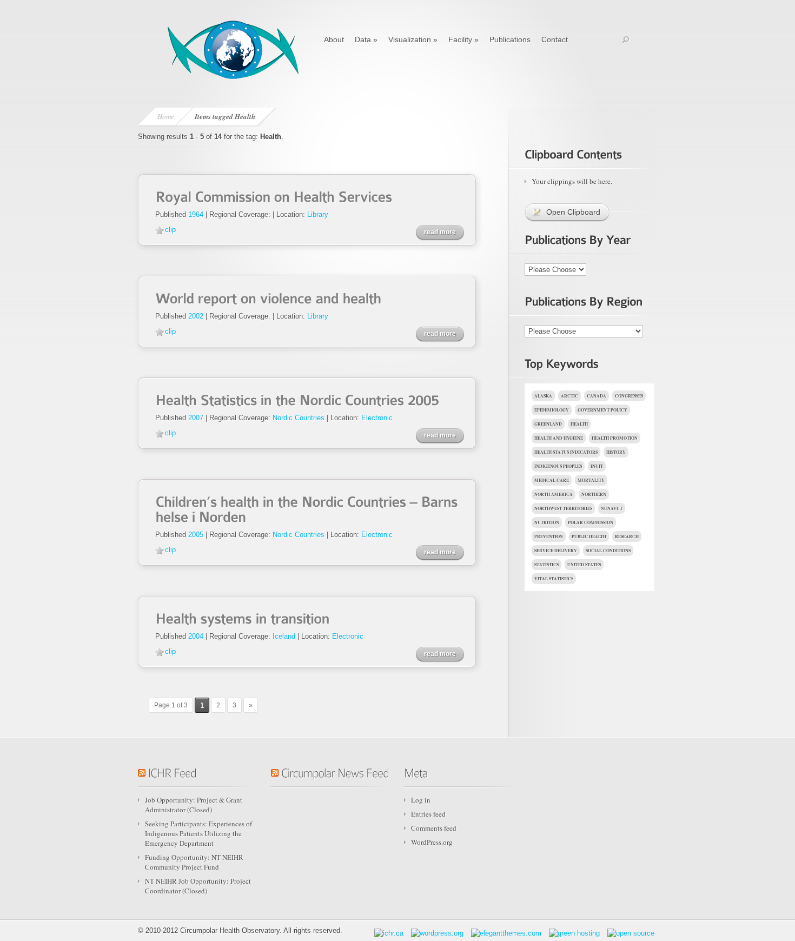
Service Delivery (555, 550)
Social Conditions (608, 550)
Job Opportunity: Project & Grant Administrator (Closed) (193, 804)
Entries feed (428, 814)
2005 (195, 535)
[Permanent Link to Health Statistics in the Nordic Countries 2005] (297, 398)
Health (579, 424)
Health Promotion (615, 438)
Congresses (629, 396)
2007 (195, 418)
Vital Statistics (553, 578)
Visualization (413, 39)
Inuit (597, 466)
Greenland (548, 424)
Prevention (548, 536)
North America (553, 494)
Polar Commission (590, 522)
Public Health (589, 536)
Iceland (284, 636)
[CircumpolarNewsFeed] (335, 771)
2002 (195, 316)
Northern (593, 494)
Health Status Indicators (566, 452)
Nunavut (611, 508)
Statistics (546, 564)
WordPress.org (432, 842)
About (334, 39)
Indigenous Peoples (558, 466)
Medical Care (551, 480)
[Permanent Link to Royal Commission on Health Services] (273, 195)
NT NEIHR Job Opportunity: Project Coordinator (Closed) (198, 886)
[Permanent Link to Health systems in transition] (242, 617)
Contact (554, 39)
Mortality (591, 480)
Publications (510, 39)
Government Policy (602, 410)
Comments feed (433, 828)
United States (584, 564)
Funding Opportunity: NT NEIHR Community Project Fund (194, 862)
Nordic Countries (298, 418)
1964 (195, 214)
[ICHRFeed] (172, 771)
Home (165, 116)
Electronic (377, 418)
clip (170, 230)
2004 (195, 636)
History (616, 452)
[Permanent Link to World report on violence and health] (268, 297)
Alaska (543, 396)
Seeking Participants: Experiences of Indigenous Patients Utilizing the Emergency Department (198, 833)
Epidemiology (551, 410)
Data (366, 39)
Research (627, 536)
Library (317, 214)
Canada (596, 396)
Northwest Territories (563, 508)
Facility (463, 39)
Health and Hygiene (558, 438)
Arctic (569, 396)
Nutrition (546, 522)
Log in (420, 800)
